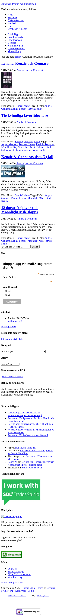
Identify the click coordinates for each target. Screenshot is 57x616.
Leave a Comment (34, 70)
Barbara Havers (27, 144)
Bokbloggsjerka (15, 37)
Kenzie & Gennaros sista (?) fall (27, 157)
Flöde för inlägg (16, 571)
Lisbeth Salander (37, 147)
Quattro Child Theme (32, 588)
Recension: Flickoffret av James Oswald (28, 435)
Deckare (12, 42)
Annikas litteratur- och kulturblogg (18, 4)
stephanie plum (19, 150)
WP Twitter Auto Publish (17, 596)
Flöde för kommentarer (19, 574)
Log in (31, 590)
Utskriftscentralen (16, 48)
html (8, 291)
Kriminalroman (15, 45)
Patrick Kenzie (35, 108)
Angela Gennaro (9, 144)
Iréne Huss (6, 147)
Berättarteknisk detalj (31, 467)
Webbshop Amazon (17, 29)
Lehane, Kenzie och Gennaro (25, 63)
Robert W (12, 462)
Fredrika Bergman (45, 144)
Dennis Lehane (22, 106)
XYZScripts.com (43, 596)
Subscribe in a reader (12, 376)
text (8, 295)
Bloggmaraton (15, 40)
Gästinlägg (13, 34)
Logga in (12, 568)
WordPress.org (15, 577)
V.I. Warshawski (36, 150)
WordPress (20, 590)
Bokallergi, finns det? (26, 447)
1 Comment (30, 122)
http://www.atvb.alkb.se (13, 339)
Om (9, 26)
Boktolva (12, 17)
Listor (37, 141)
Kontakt (12, 23)
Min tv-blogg (14, 51)
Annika (20, 70)
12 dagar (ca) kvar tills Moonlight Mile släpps (19, 210)
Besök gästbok (8, 326)
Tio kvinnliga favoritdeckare (24, 115)
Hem (10, 14)
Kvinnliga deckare (24, 141)
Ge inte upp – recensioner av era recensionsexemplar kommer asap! (25, 414)
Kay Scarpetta (20, 147)
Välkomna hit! (15, 321)
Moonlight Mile (35, 198)
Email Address (27, 277)
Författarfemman (16, 20)
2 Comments (31, 218)
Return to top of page (11, 582)
